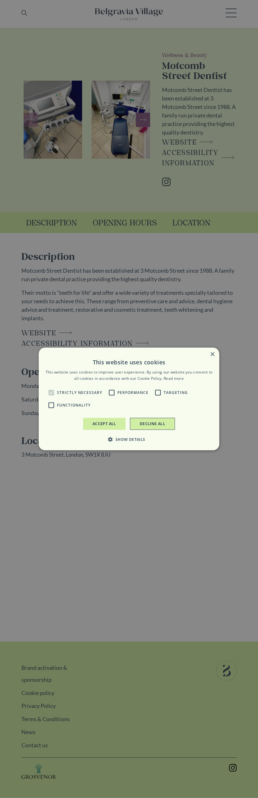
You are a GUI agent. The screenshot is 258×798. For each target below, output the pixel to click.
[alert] (129, 399)
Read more (174, 378)
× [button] (212, 354)
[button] (51, 392)
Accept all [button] (104, 423)
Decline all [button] (152, 423)
